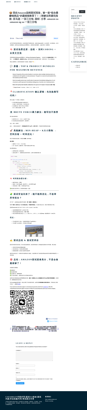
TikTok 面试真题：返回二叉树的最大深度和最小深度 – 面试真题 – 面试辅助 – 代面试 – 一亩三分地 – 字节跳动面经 (79, 46)
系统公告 (56, 38)
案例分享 (78, 65)
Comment (18, 350)
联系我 (19, 284)
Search (72, 9)
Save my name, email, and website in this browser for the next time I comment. (34, 379)
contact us (45, 286)
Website (18, 372)
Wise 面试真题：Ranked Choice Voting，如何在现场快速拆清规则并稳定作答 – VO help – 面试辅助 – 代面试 (79, 55)
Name (17, 363)
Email (18, 368)
